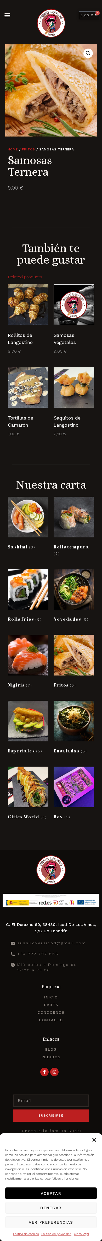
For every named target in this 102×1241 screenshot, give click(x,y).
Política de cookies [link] (26, 1234)
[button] (94, 1140)
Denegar (51, 1208)
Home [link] (13, 149)
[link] (28, 319)
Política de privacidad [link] (56, 1234)
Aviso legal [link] (81, 1234)
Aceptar (51, 1193)
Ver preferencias (51, 1222)
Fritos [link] (28, 149)
